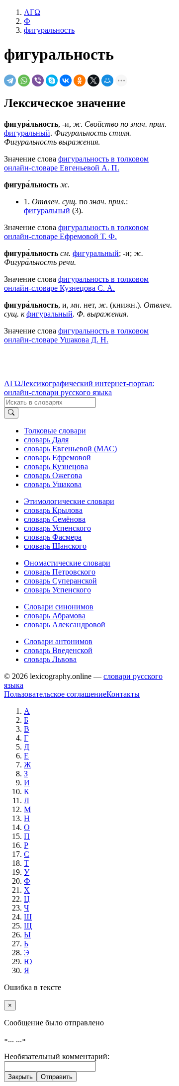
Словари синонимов (58, 606)
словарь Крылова (53, 510)
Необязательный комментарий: (56, 1056)
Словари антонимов (58, 641)
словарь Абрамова (55, 615)
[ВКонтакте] (66, 80)
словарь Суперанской (60, 581)
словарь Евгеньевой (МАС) (70, 448)
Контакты (123, 694)
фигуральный (27, 133)
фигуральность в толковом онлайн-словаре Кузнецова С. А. (76, 283)
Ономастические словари (67, 563)
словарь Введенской (58, 650)
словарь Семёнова (55, 519)
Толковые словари (55, 430)
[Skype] (52, 80)
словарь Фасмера (53, 537)
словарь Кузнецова (56, 466)
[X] (93, 80)
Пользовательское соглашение (55, 694)
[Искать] (11, 413)
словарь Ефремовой (57, 457)
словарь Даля (46, 439)
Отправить (57, 1077)
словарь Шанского (55, 546)
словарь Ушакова (53, 484)
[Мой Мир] (107, 80)
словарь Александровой (64, 624)
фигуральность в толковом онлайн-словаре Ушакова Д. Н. (76, 335)
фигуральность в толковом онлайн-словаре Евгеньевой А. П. (76, 163)
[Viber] (38, 80)
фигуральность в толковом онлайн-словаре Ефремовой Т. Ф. (76, 232)
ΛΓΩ (12, 383)
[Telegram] (10, 80)
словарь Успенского (57, 528)
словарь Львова (50, 659)
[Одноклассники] (80, 80)
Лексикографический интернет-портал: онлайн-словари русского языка (79, 388)
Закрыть (20, 1077)
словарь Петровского (59, 572)
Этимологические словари (69, 501)
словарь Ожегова (53, 475)
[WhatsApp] (24, 80)
